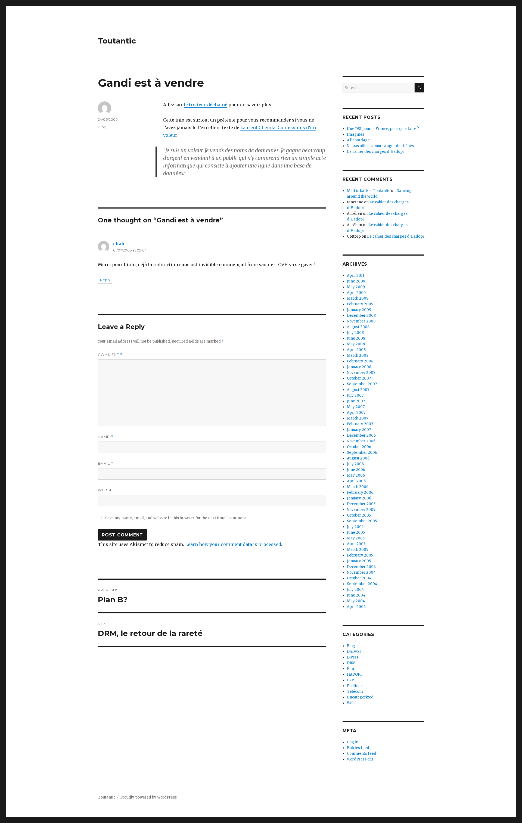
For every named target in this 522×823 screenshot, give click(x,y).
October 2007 (359, 378)
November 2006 (361, 441)
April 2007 (356, 412)
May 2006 (356, 475)
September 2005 (362, 521)
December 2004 (361, 566)
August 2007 (358, 389)
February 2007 (360, 424)
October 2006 (359, 447)
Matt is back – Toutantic (368, 190)
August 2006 (358, 458)
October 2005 (359, 515)
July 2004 (355, 589)
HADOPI (354, 674)
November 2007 (361, 372)
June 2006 (356, 469)
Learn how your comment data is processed (233, 544)
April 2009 (356, 292)
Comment (110, 354)
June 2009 (356, 281)
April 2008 (356, 349)
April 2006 (356, 481)
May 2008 (356, 344)
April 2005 (356, 544)
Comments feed (361, 753)
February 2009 (360, 304)
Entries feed (358, 748)
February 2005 (360, 555)
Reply (105, 280)
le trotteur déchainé (205, 104)
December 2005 (361, 504)
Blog (102, 127)
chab (118, 243)
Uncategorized (360, 697)
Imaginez (355, 134)
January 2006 (359, 498)
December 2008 (361, 315)
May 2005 (356, 538)
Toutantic (117, 40)
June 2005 (356, 532)
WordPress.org (360, 759)
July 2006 (355, 464)
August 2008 (358, 327)
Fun (350, 668)
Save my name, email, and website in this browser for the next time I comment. (176, 518)
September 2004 (362, 584)
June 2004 (356, 595)
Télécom (355, 691)
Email (105, 463)
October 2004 (359, 578)
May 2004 (356, 601)
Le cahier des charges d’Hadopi (375, 151)
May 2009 (356, 287)
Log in (352, 742)
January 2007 (359, 429)
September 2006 (362, 452)
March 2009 (357, 298)
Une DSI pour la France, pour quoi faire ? (383, 128)
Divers (352, 657)
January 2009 (359, 310)
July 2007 (355, 395)
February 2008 (360, 361)
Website (107, 490)
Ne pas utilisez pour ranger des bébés (380, 146)
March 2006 (357, 487)
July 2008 (355, 332)
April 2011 (355, 275)
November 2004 (361, 572)
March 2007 (357, 418)
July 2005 (355, 526)
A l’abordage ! (359, 140)
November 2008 (361, 321)
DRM (351, 663)
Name (105, 436)
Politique (355, 686)
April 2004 (356, 606)
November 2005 (361, 509)
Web (351, 703)
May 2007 (356, 407)
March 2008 (357, 355)
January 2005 (359, 561)
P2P (350, 680)
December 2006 (361, 435)
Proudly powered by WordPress (148, 797)
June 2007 (356, 401)
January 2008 (359, 367)
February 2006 (360, 492)
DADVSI (354, 651)
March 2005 (357, 549)
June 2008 (356, 338)
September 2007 (362, 384)
